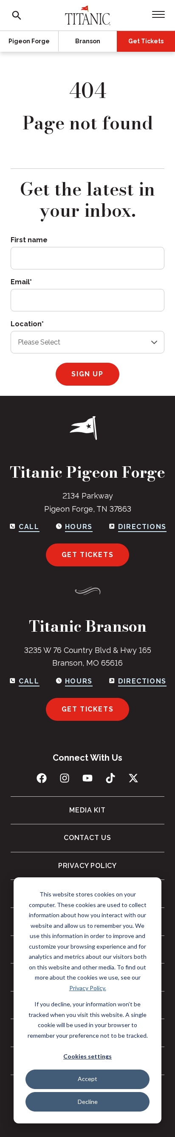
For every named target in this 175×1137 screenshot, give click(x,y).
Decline (88, 1101)
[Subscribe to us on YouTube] (87, 778)
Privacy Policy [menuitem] (87, 866)
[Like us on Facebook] (41, 778)
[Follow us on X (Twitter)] (133, 778)
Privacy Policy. (87, 987)
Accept (87, 1078)
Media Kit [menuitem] (87, 810)
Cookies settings (87, 1056)
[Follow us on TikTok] (110, 778)
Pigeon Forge (29, 41)
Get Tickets (146, 41)
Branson (87, 41)
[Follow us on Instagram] (64, 778)
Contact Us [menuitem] (87, 838)
